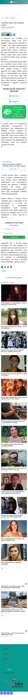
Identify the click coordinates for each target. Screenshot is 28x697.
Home (2, 17)
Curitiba (4, 271)
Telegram (15, 101)
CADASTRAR (14, 237)
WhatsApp (15, 96)
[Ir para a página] (14, 2)
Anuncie (9, 669)
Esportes (7, 17)
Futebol (12, 17)
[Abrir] (1, 2)
